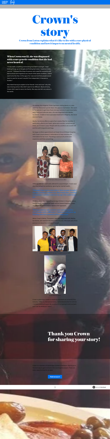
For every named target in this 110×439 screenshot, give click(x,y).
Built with (101, 387)
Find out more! (55, 377)
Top (55, 387)
